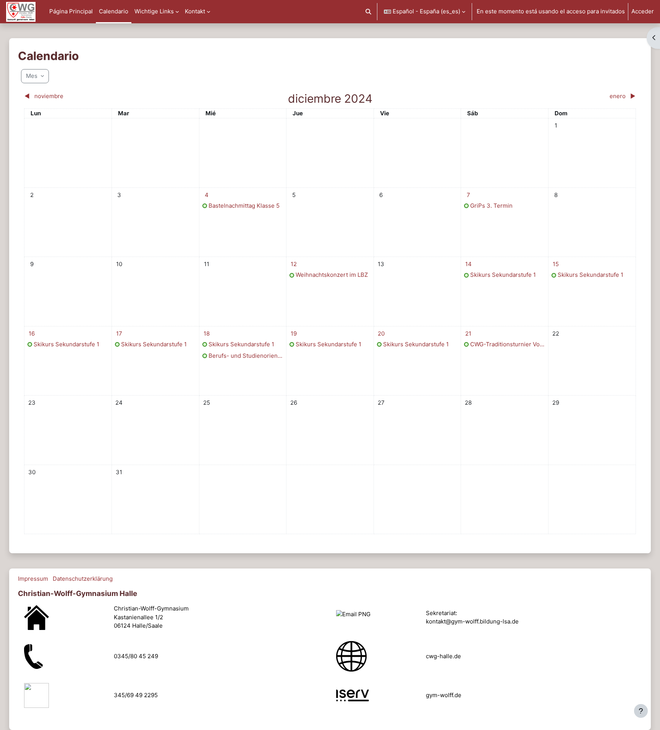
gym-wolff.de (443, 695)
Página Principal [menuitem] (71, 11)
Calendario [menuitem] (113, 11)
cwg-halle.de (443, 656)
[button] (369, 11)
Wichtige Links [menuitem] (154, 11)
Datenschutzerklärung (83, 578)
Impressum (33, 578)
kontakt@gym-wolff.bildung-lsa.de (472, 621)
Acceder (642, 11)
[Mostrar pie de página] (641, 711)
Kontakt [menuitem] (195, 11)
